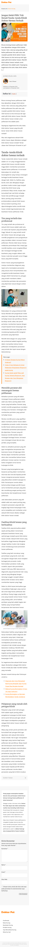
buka (13, 94)
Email (3, 872)
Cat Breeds (6, 920)
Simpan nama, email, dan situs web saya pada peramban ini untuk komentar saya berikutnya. (13, 889)
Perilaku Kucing (7, 927)
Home (9, 8)
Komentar (4, 848)
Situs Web (4, 879)
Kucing (13, 8)
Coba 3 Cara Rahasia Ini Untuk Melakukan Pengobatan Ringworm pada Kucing (15, 367)
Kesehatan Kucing (8, 925)
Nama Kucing (6, 923)
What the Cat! (7, 932)
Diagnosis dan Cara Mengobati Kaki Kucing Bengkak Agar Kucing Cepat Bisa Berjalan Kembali (15, 683)
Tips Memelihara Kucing (9, 930)
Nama (3, 865)
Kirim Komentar (23, 894)
